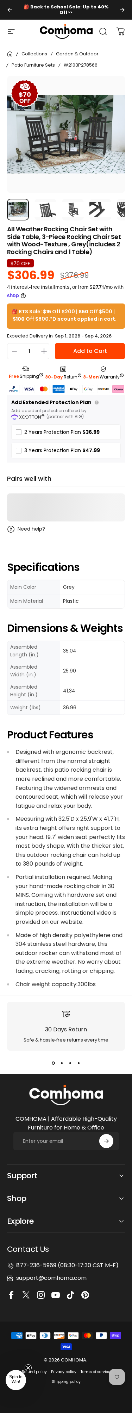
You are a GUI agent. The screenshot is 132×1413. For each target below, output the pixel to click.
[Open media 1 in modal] (112, 88)
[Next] (122, 10)
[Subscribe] (106, 1141)
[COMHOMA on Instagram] (42, 1295)
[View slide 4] (79, 1063)
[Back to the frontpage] (10, 54)
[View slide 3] (70, 1063)
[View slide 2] (62, 1063)
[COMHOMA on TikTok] (71, 1295)
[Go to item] (18, 209)
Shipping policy (66, 1381)
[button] (16, 1380)
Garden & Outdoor (77, 53)
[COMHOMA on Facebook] (12, 1295)
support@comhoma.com (51, 1278)
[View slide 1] (53, 1063)
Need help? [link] (31, 529)
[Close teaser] (28, 1367)
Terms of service (95, 1371)
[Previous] (10, 10)
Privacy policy (63, 1371)
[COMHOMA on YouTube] (56, 1295)
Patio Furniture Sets (33, 65)
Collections (34, 53)
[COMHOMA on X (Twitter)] (27, 1295)
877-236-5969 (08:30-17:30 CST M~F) (67, 1265)
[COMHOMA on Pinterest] (86, 1295)
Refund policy (34, 1371)
